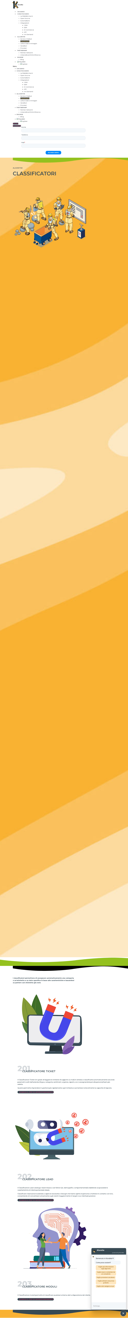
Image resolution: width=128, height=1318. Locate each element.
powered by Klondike (118, 1252)
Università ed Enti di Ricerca (30, 55)
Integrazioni (24, 23)
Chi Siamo (20, 68)
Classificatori (24, 41)
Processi (23, 105)
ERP (25, 27)
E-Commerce (29, 30)
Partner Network (26, 53)
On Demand (28, 34)
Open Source (25, 18)
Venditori (23, 46)
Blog (22, 117)
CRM (26, 25)
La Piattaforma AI (26, 16)
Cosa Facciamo (23, 14)
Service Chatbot (26, 39)
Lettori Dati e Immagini (28, 43)
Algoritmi (21, 37)
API (25, 32)
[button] (54, 66)
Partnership (22, 50)
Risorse (20, 57)
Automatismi (25, 21)
